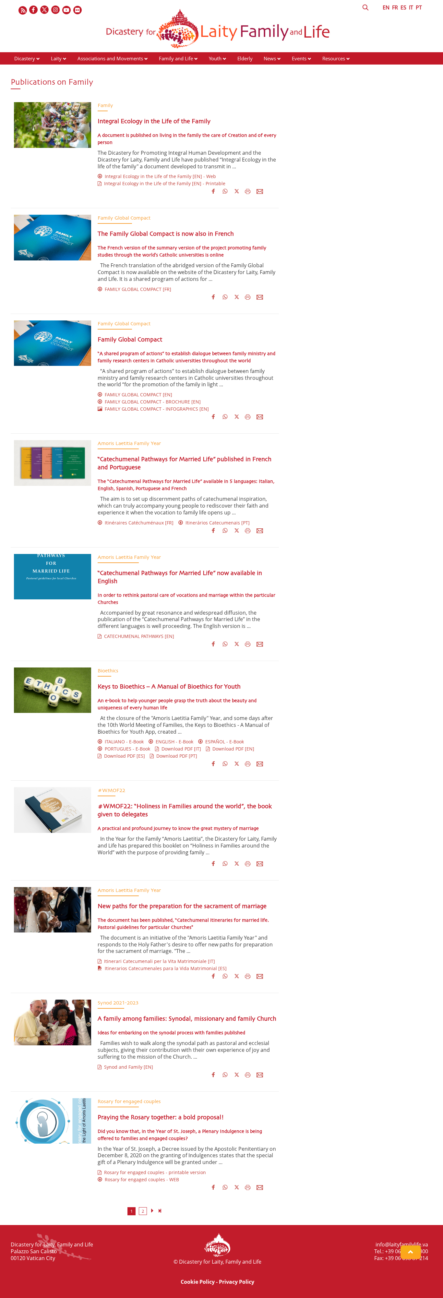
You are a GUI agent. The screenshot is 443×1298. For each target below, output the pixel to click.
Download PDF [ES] (123, 756)
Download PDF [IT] (180, 749)
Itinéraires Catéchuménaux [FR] (138, 523)
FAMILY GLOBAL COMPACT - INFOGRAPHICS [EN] (155, 409)
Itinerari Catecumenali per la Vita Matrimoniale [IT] (158, 961)
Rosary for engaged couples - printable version (154, 1172)
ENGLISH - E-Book (173, 742)
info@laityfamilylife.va (402, 1244)
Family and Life (176, 58)
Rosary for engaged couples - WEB (140, 1179)
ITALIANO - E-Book (123, 742)
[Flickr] (77, 10)
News (270, 58)
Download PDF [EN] (232, 749)
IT (411, 7)
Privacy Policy (236, 1281)
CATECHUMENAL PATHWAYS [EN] (138, 636)
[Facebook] (33, 10)
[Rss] (22, 10)
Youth (215, 58)
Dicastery (24, 58)
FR (395, 7)
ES (403, 7)
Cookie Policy (198, 1281)
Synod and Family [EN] (127, 1067)
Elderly (245, 58)
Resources (333, 58)
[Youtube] (66, 10)
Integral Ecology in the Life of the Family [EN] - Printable (163, 183)
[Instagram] (55, 10)
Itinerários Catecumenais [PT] (216, 523)
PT (419, 7)
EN (386, 7)
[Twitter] (44, 10)
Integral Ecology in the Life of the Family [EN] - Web (159, 176)
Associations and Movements (110, 58)
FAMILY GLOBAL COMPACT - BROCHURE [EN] (151, 402)
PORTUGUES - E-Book (126, 749)
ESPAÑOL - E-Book (223, 742)
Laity (56, 58)
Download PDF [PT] (175, 756)
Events (299, 58)
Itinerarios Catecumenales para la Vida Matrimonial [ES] (164, 968)
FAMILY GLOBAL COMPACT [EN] (137, 394)
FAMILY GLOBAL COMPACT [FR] (136, 289)
